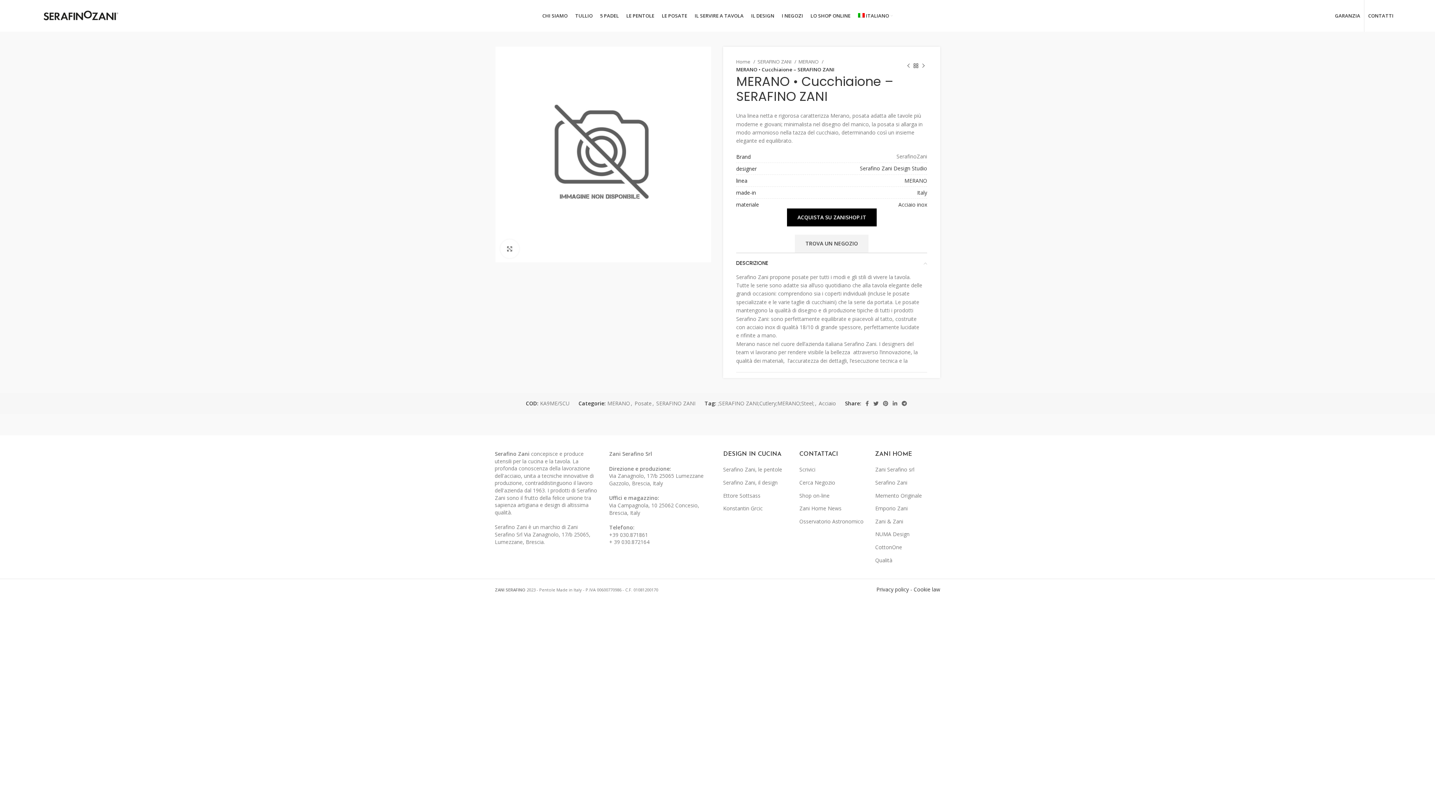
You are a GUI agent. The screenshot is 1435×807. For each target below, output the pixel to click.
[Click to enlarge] (509, 248)
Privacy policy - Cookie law (908, 589)
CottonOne (888, 547)
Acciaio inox (912, 204)
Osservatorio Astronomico (831, 521)
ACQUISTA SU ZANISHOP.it (831, 217)
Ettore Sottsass (741, 495)
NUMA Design (892, 534)
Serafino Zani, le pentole (752, 469)
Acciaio (827, 403)
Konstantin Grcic (743, 508)
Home (744, 61)
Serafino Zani (891, 482)
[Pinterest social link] (886, 403)
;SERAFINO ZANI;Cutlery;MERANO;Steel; (766, 403)
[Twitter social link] (876, 403)
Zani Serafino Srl (630, 453)
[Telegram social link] (904, 403)
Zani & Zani (889, 521)
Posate (643, 403)
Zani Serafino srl (894, 469)
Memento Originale (898, 495)
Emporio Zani (891, 508)
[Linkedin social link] (895, 403)
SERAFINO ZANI (775, 61)
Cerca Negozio (817, 482)
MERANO (809, 61)
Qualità (883, 560)
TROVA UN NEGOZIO (831, 243)
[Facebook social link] (867, 403)
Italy (922, 192)
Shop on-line (814, 495)
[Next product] (923, 65)
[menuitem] (875, 16)
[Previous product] (908, 65)
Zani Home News (820, 508)
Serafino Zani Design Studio (893, 168)
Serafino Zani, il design (750, 482)
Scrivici (807, 469)
